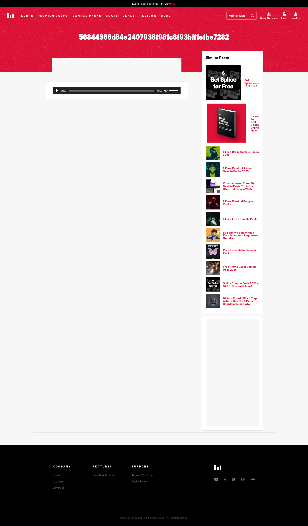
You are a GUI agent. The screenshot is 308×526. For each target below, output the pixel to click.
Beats (112, 15)
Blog (166, 15)
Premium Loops (53, 15)
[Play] (57, 90)
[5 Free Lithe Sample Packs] (213, 219)
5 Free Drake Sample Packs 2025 (241, 153)
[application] (117, 90)
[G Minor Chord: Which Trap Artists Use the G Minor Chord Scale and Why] (213, 301)
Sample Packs (87, 15)
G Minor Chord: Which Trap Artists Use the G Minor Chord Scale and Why (240, 301)
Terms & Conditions (143, 475)
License (58, 481)
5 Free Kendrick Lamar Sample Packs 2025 (238, 170)
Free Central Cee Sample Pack (239, 252)
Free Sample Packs (104, 475)
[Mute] (166, 90)
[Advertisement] (116, 66)
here (172, 3)
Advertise (59, 487)
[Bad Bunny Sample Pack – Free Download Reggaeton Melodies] (213, 235)
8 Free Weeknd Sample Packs (238, 202)
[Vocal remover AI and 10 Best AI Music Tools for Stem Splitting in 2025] (213, 186)
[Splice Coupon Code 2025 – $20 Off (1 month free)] (213, 284)
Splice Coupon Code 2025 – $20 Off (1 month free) (241, 284)
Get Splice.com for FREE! (251, 83)
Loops (27, 15)
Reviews (148, 15)
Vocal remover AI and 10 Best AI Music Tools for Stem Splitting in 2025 (238, 186)
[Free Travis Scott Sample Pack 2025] (213, 268)
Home (56, 475)
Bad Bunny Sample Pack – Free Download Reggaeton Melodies (240, 235)
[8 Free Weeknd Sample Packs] (213, 202)
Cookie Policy (139, 481)
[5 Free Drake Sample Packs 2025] (213, 153)
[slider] (174, 90)
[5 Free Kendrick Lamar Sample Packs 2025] (213, 169)
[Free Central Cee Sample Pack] (213, 251)
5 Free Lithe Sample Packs (240, 219)
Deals (129, 15)
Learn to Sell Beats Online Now (255, 123)
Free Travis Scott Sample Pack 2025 (239, 268)
